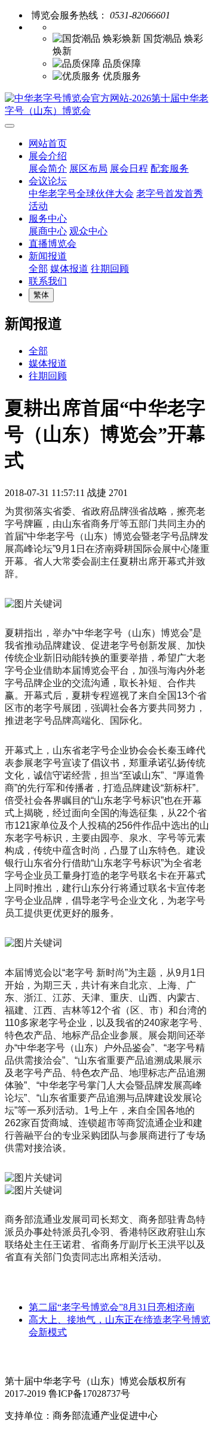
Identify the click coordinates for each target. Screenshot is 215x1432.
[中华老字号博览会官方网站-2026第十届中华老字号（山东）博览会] (107, 104)
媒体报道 (69, 269)
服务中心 (48, 218)
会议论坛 (48, 181)
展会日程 (129, 168)
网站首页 (48, 143)
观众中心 (88, 231)
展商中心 (48, 231)
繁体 (41, 294)
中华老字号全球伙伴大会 (81, 193)
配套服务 (169, 168)
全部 (38, 269)
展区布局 (88, 168)
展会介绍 (48, 156)
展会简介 (48, 168)
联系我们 (48, 281)
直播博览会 (52, 243)
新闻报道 (48, 256)
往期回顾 (110, 269)
